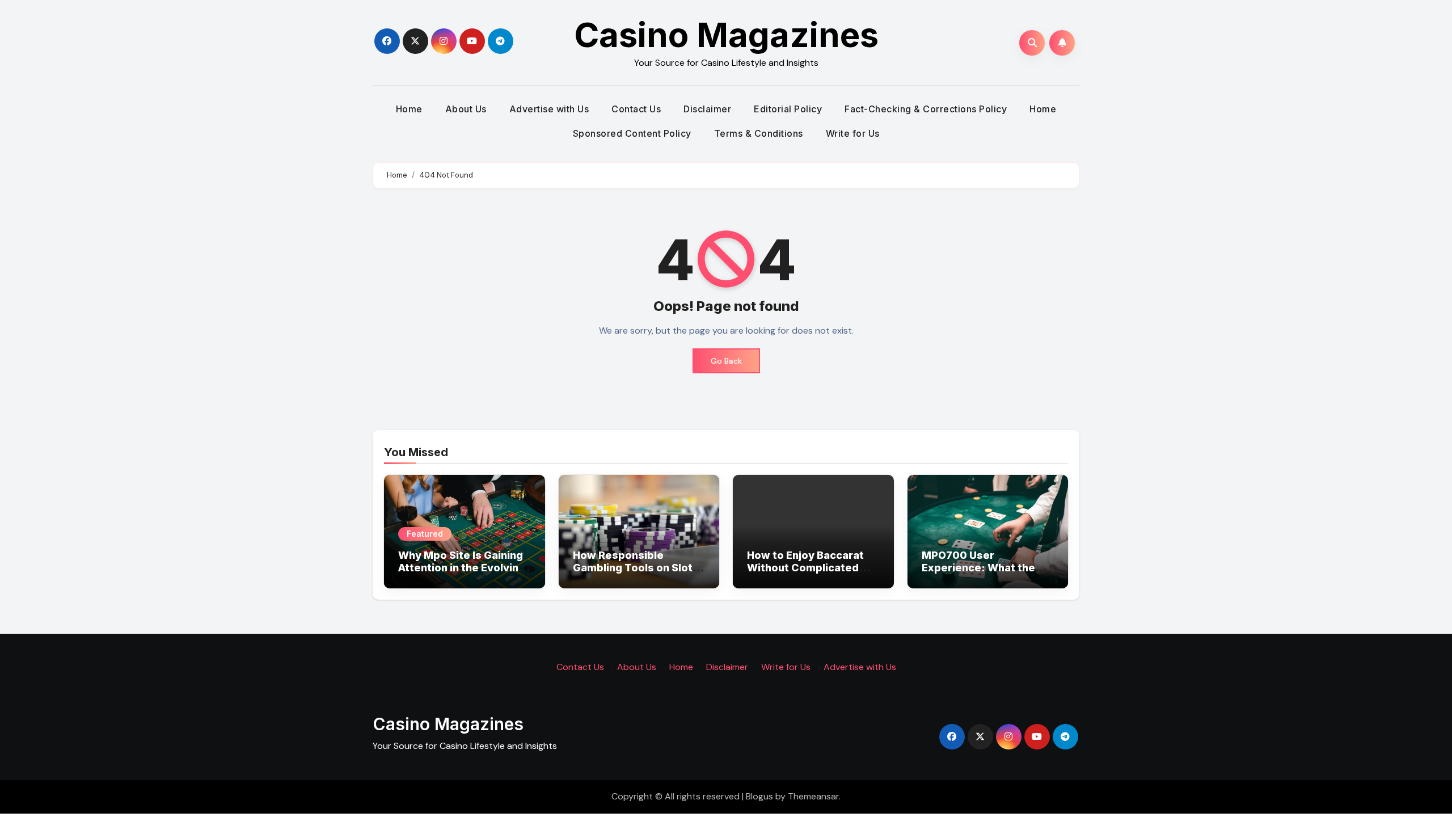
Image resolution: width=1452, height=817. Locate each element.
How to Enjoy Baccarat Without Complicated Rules (805, 567)
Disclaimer (707, 109)
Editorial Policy (788, 109)
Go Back (726, 361)
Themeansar (813, 796)
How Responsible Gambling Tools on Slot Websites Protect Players (633, 573)
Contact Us (636, 109)
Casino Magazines (726, 34)
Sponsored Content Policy (632, 133)
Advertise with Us (549, 109)
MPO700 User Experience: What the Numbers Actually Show (983, 567)
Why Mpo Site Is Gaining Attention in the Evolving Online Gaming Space (461, 567)
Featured (425, 533)
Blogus (759, 796)
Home (409, 109)
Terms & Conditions (758, 133)
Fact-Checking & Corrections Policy (926, 109)
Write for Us (853, 133)
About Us (466, 109)
